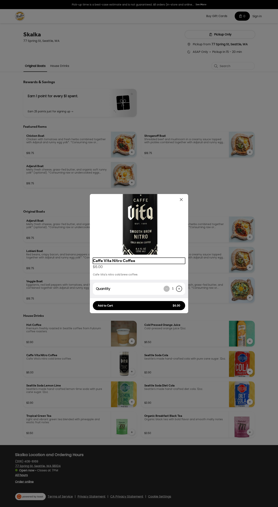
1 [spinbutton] (173, 288)
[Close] (181, 199)
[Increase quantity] (179, 289)
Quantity (103, 288)
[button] (139, 224)
